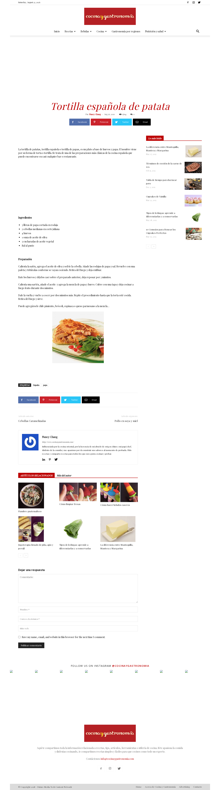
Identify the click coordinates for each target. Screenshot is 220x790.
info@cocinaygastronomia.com (117, 758)
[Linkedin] (45, 459)
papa (45, 385)
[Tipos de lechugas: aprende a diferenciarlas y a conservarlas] (78, 529)
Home (139, 786)
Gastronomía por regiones (126, 31)
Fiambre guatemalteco (30, 511)
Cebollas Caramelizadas (32, 421)
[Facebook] (187, 2)
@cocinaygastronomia (130, 665)
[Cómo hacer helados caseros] (119, 492)
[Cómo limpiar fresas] (78, 492)
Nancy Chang (95, 114)
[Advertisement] (110, 65)
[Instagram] (193, 2)
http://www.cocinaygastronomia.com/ (58, 442)
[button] (198, 31)
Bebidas (85, 31)
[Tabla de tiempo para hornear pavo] (193, 184)
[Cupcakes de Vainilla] (193, 200)
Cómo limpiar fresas (69, 504)
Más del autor (64, 475)
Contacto (197, 786)
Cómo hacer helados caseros (115, 504)
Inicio (57, 31)
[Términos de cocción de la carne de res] (193, 167)
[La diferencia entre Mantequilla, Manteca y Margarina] (119, 529)
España (36, 385)
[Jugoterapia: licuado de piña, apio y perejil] (37, 529)
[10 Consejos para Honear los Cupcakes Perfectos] (194, 234)
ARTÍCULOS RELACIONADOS (36, 475)
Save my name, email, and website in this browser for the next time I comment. (63, 637)
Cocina (100, 31)
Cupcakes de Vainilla (156, 196)
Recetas (69, 31)
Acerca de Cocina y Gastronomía (160, 786)
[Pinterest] (51, 459)
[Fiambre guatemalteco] (37, 495)
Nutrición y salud (154, 31)
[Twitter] (199, 2)
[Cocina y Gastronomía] (110, 16)
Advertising (184, 786)
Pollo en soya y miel (126, 421)
